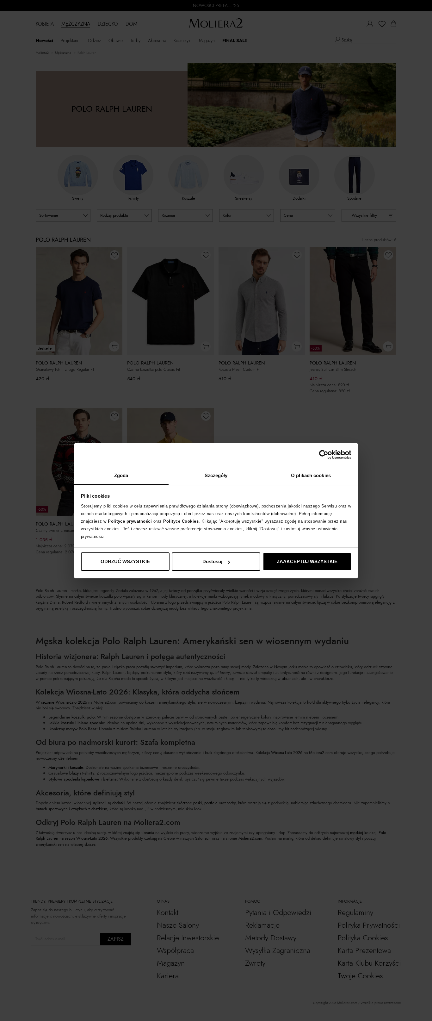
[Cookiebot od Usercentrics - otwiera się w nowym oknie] (323, 454)
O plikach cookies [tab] (311, 475)
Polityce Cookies (181, 521)
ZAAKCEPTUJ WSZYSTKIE (307, 561)
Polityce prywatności (130, 521)
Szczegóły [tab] (216, 475)
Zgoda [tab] (121, 475)
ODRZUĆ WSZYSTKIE (125, 561)
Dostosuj (212, 561)
